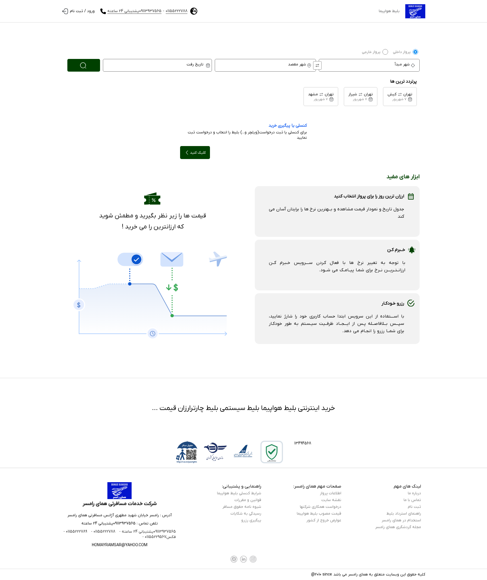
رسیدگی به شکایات (246, 513)
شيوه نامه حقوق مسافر (241, 507)
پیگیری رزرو (251, 520)
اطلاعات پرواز (330, 493)
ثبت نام (414, 507)
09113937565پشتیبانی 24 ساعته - (147, 531)
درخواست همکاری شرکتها (320, 507)
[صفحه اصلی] (415, 11)
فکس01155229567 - (159, 537)
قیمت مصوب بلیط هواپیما (319, 513)
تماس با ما (412, 500)
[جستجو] (83, 65)
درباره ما (414, 493)
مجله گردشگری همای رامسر (398, 527)
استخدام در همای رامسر (401, 520)
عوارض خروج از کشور (323, 520)
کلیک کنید (198, 152)
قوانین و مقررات (247, 500)
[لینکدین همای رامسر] (243, 559)
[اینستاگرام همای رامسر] (253, 559)
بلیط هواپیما (389, 11)
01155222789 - (75, 531)
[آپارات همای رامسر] (234, 559)
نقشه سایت (331, 500)
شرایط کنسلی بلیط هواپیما (239, 493)
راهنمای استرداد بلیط (403, 513)
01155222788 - (102, 531)
